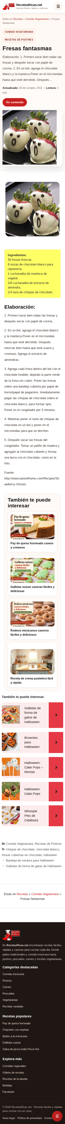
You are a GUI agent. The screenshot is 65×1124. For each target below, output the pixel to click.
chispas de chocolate (20, 849)
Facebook (8, 1091)
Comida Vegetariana (37, 18)
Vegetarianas (10, 999)
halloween (50, 855)
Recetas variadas (13, 1006)
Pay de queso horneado (17, 1023)
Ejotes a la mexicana (15, 1036)
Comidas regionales (14, 1066)
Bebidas (7, 1085)
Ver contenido (14, 102)
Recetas (18, 18)
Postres (7, 980)
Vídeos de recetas (13, 1072)
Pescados (8, 993)
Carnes (7, 986)
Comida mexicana (13, 974)
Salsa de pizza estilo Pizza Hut (21, 1049)
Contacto (49, 1118)
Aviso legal (9, 1118)
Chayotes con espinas (16, 1029)
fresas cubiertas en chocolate (22, 855)
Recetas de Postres (19, 39)
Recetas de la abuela (15, 1078)
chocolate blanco (47, 849)
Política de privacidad (29, 1118)
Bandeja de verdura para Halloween (30, 860)
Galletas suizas (12, 1042)
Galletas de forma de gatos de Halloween (33, 866)
